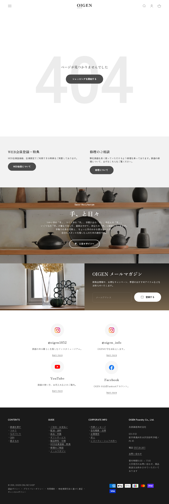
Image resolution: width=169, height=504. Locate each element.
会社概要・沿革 (98, 430)
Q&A (12, 437)
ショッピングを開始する (84, 78)
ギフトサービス (58, 437)
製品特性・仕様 (58, 440)
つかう (13, 430)
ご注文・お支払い (59, 426)
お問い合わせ (135, 453)
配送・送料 (55, 430)
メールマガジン (58, 451)
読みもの (14, 440)
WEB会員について (22, 166)
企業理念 (95, 433)
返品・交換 (55, 433)
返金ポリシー (14, 488)
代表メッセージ (98, 426)
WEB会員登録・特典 (60, 444)
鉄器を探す (15, 426)
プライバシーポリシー (33, 488)
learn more (57, 355)
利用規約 (51, 488)
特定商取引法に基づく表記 (70, 488)
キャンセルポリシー (17, 491)
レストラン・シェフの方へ (104, 440)
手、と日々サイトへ (84, 243)
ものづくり (15, 433)
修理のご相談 (57, 447)
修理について (101, 170)
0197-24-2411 (139, 447)
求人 (93, 437)
